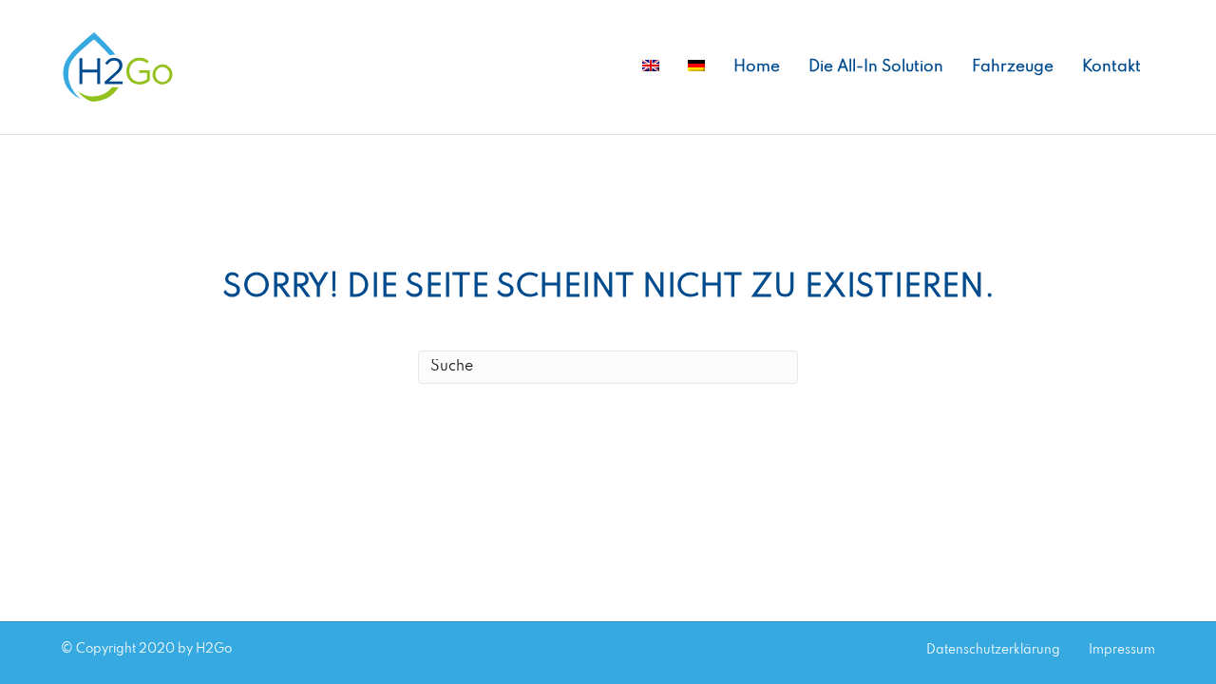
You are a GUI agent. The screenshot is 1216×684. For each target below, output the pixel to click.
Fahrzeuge (1013, 67)
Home (756, 67)
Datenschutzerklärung (993, 650)
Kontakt (1111, 67)
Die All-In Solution (875, 67)
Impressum (1122, 650)
